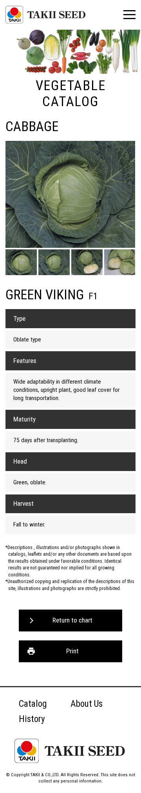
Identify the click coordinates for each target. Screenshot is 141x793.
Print (72, 651)
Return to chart (72, 620)
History (32, 719)
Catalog (33, 704)
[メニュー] (129, 14)
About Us (86, 704)
